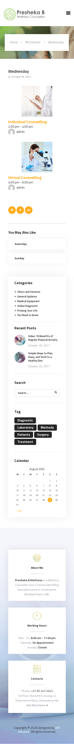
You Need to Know (27, 315)
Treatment (25, 441)
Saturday (21, 244)
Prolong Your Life (27, 310)
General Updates (27, 296)
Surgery (43, 434)
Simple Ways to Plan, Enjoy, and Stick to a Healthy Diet (40, 357)
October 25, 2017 (39, 366)
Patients (23, 434)
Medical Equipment (28, 301)
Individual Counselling (27, 122)
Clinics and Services (28, 292)
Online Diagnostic (27, 306)
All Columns (32, 42)
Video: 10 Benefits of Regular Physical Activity (42, 338)
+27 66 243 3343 (42, 691)
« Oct (19, 511)
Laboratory (25, 427)
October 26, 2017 (21, 77)
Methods (47, 427)
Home (14, 42)
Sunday (19, 258)
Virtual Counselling (25, 177)
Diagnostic (25, 420)
